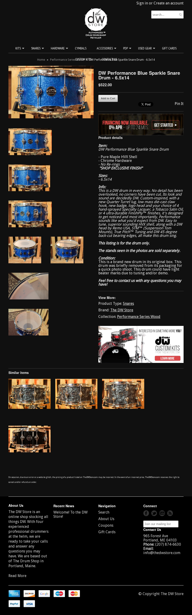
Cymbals (80, 48)
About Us (106, 519)
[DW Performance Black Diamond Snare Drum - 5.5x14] (29, 407)
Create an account (169, 3)
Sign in (142, 3)
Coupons (105, 525)
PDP (125, 48)
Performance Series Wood (67, 59)
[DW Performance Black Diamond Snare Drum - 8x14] (123, 407)
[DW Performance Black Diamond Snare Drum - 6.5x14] (76, 407)
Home (41, 59)
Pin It (179, 103)
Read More (17, 576)
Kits (18, 48)
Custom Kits (83, 59)
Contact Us (109, 59)
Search (103, 512)
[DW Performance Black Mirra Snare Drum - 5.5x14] (29, 451)
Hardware (58, 48)
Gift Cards (169, 48)
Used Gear (145, 48)
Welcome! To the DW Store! (70, 514)
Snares (36, 48)
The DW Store (121, 310)
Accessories (105, 48)
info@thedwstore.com (161, 553)
